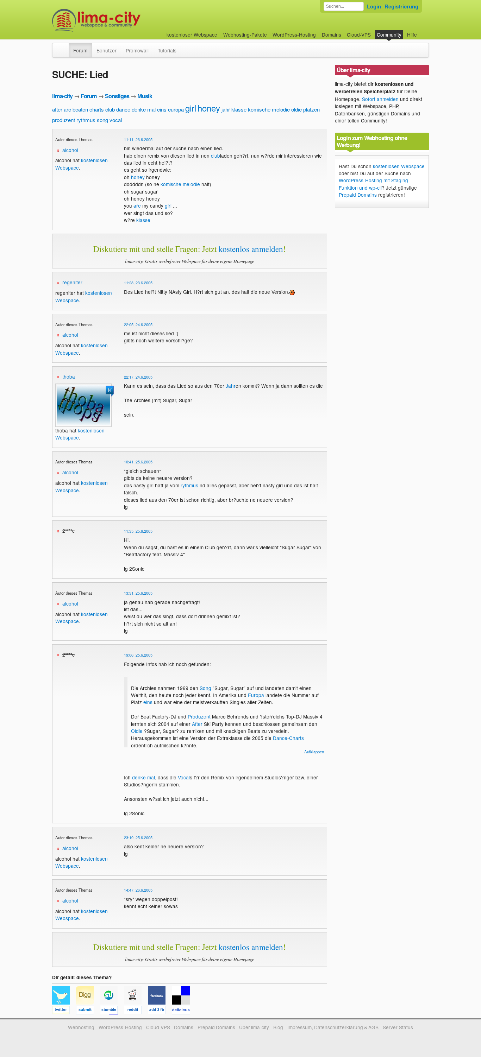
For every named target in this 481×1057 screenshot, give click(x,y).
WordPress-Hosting (294, 34)
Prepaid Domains (358, 194)
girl (190, 108)
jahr (225, 109)
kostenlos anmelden (251, 248)
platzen (311, 109)
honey (209, 108)
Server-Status (398, 1027)
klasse (238, 109)
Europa (256, 694)
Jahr (231, 385)
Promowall (137, 50)
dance (123, 109)
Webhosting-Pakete (245, 34)
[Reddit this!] (136, 1010)
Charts (296, 737)
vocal (116, 120)
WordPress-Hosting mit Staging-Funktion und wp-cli (374, 184)
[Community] (64, 46)
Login (374, 6)
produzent (63, 120)
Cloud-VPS (359, 34)
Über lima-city (254, 1027)
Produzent (199, 716)
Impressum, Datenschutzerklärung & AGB (333, 1027)
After (197, 723)
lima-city (62, 96)
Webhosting (81, 1027)
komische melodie (269, 109)
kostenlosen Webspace (399, 166)
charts (96, 109)
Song (205, 687)
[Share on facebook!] (160, 1010)
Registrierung (401, 6)
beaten (80, 109)
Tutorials (167, 50)
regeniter (72, 282)
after (57, 109)
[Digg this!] (88, 1010)
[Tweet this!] (64, 1010)
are (67, 109)
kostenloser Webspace (192, 34)
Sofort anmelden (380, 98)
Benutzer (106, 50)
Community (389, 34)
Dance (280, 737)
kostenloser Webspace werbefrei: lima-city (122, 20)
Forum (80, 50)
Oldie (137, 730)
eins (162, 109)
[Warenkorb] (422, 31)
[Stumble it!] (112, 1010)
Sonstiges (117, 96)
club (110, 109)
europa (176, 109)
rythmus (85, 120)
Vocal (184, 777)
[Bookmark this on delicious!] (183, 1010)
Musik (144, 96)
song (102, 120)
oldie (296, 109)
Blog (278, 1027)
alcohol (70, 149)
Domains (331, 34)
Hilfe (412, 34)
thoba (68, 376)
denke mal (144, 109)
